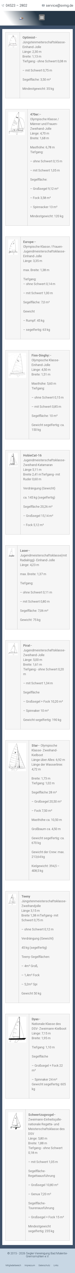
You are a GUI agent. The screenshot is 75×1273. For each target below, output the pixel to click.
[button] (42, 17)
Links (56, 1265)
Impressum (30, 1265)
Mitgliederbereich (13, 1265)
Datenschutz (44, 1265)
